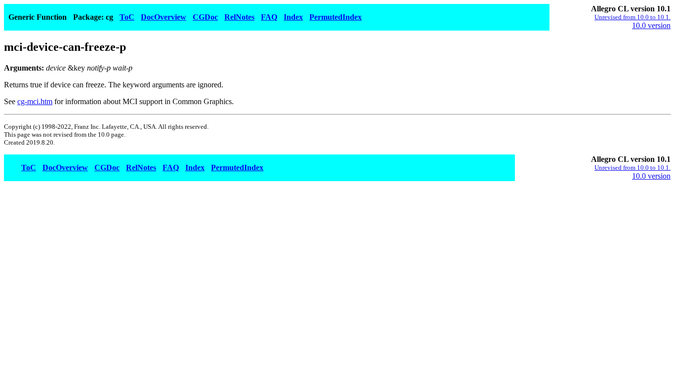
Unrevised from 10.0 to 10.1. (632, 17)
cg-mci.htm (34, 101)
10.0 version (651, 25)
